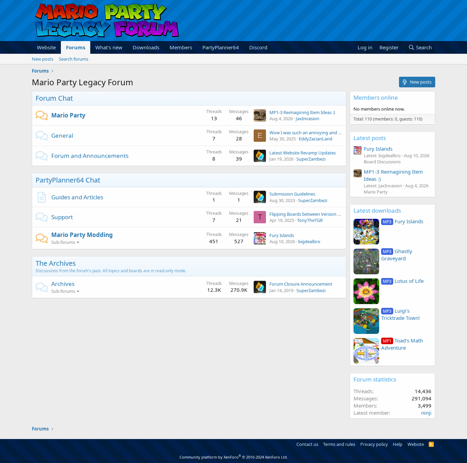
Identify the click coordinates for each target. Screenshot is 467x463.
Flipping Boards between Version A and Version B (319, 214)
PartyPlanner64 (220, 47)
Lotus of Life (403, 280)
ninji (426, 412)
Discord (258, 47)
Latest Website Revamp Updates (302, 153)
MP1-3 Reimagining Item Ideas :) (302, 112)
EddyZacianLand (315, 139)
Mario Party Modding (82, 235)
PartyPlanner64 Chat (68, 180)
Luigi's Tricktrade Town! (400, 314)
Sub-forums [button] (63, 242)
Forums (75, 47)
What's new (108, 47)
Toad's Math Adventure (402, 344)
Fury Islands (281, 235)
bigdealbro (309, 241)
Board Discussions (382, 162)
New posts (42, 59)
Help (397, 444)
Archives (63, 284)
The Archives (56, 263)
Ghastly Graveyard (396, 255)
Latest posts (369, 138)
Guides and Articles (77, 197)
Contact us (307, 444)
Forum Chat (54, 98)
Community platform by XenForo (233, 457)
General (62, 135)
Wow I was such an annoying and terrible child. (316, 132)
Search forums (73, 59)
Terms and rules (339, 444)
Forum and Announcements (90, 156)
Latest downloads (377, 210)
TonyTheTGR (310, 220)
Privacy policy (374, 444)
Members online (375, 97)
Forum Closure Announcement (300, 284)
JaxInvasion (307, 118)
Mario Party (68, 115)
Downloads (146, 47)
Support (62, 217)
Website (46, 47)
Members (181, 47)
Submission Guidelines (292, 194)
